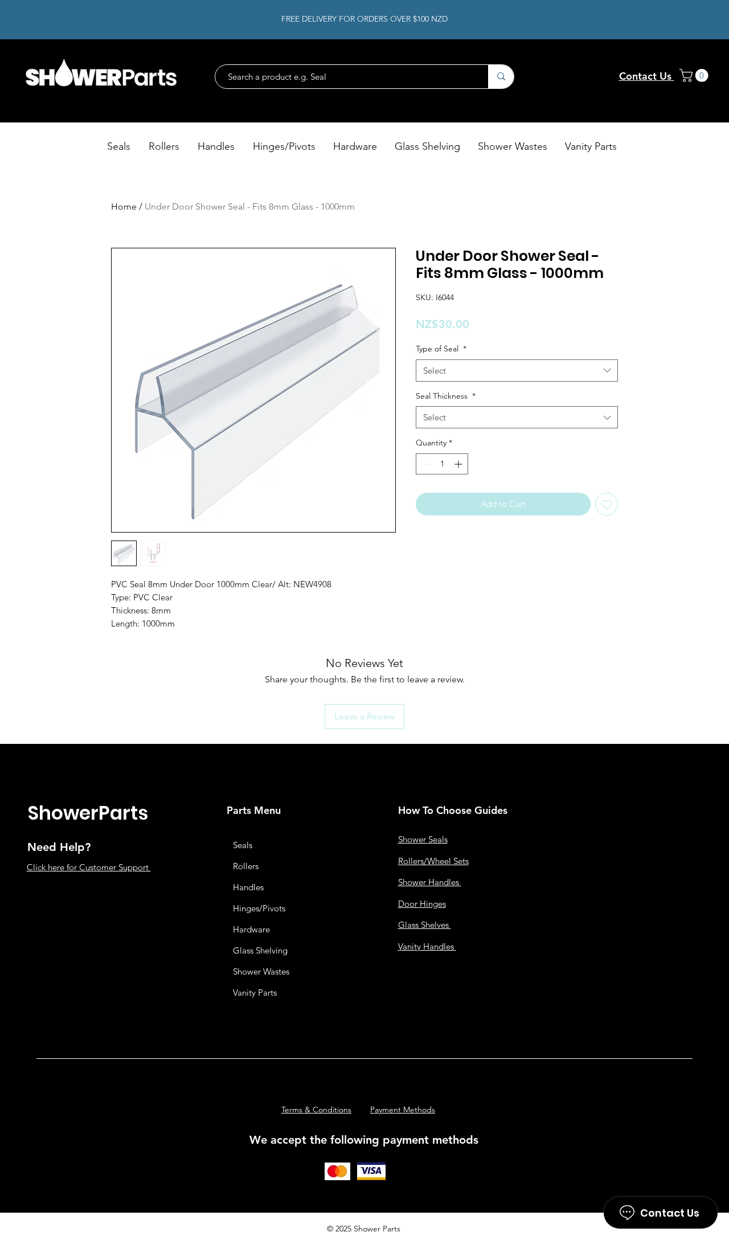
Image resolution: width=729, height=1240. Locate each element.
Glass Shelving (260, 950)
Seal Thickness (446, 396)
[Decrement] (424, 464)
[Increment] (459, 464)
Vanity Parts (255, 992)
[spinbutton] (442, 464)
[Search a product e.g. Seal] (501, 76)
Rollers (246, 866)
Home (124, 206)
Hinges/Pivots (259, 908)
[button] (695, 75)
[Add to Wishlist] (607, 504)
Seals (242, 845)
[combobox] (517, 370)
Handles (248, 887)
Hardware (251, 929)
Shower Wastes (261, 971)
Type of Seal (441, 348)
